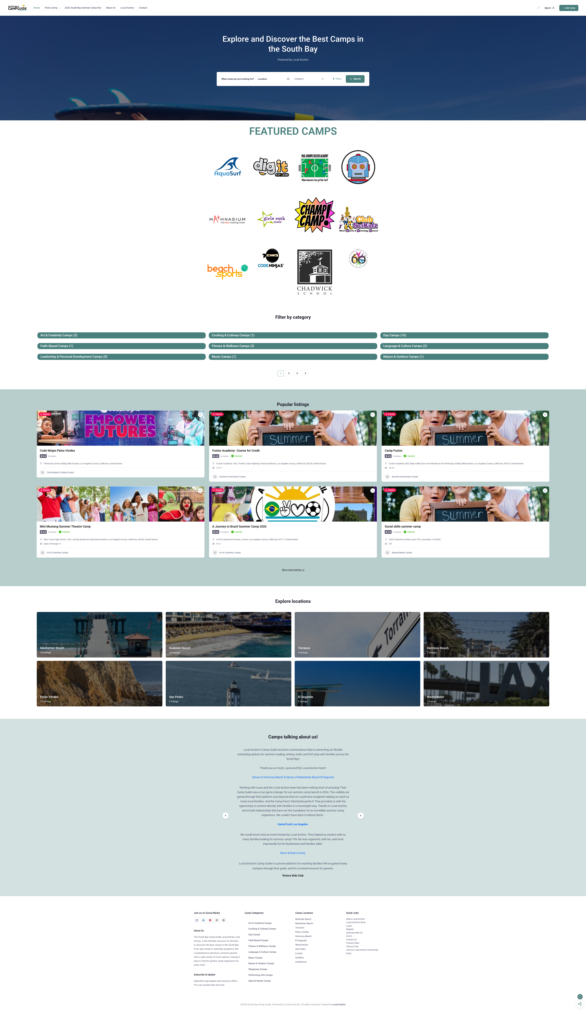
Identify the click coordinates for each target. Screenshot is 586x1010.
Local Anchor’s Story (355, 922)
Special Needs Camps (402, 552)
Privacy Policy (352, 943)
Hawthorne (300, 962)
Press (348, 953)
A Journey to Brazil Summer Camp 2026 (239, 526)
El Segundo (301, 940)
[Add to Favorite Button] (200, 414)
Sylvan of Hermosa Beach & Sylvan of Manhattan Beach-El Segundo (293, 777)
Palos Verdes (302, 932)
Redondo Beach (303, 919)
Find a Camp (51, 7)
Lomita (298, 953)
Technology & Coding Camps (60, 472)
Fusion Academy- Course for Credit (236, 450)
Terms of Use (352, 946)
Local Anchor (127, 7)
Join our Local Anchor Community (362, 950)
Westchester (301, 944)
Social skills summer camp (403, 526)
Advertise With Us (354, 932)
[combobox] (309, 79)
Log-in (349, 926)
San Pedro (300, 949)
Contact (143, 7)
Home (37, 7)
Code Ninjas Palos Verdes (57, 450)
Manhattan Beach (304, 923)
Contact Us (351, 939)
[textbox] (299, 79)
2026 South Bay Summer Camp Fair (83, 7)
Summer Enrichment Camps (232, 476)
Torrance (299, 927)
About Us (111, 7)
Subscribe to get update (205, 981)
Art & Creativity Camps (57, 552)
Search (357, 78)
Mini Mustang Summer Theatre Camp (65, 526)
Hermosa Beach (303, 936)
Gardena (299, 957)
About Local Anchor (355, 919)
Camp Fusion (393, 450)
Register (350, 929)
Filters (338, 79)
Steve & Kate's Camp (293, 853)
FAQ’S (349, 936)
